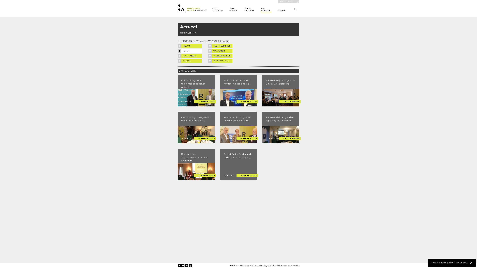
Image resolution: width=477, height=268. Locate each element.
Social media (189, 56)
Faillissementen (222, 56)
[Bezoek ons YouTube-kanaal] (190, 265)
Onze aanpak (233, 9)
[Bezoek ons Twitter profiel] (182, 265)
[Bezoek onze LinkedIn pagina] (186, 265)
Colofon (272, 265)
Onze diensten (217, 9)
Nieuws (186, 46)
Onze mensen (249, 9)
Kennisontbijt (220, 61)
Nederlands (287, 1)
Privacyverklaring (259, 265)
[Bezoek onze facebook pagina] (179, 265)
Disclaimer (245, 265)
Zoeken (295, 9)
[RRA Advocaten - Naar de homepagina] (192, 8)
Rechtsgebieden (222, 46)
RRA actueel (265, 9)
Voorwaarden (284, 265)
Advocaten (219, 51)
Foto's (186, 51)
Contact (282, 10)
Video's (186, 61)
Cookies (295, 265)
